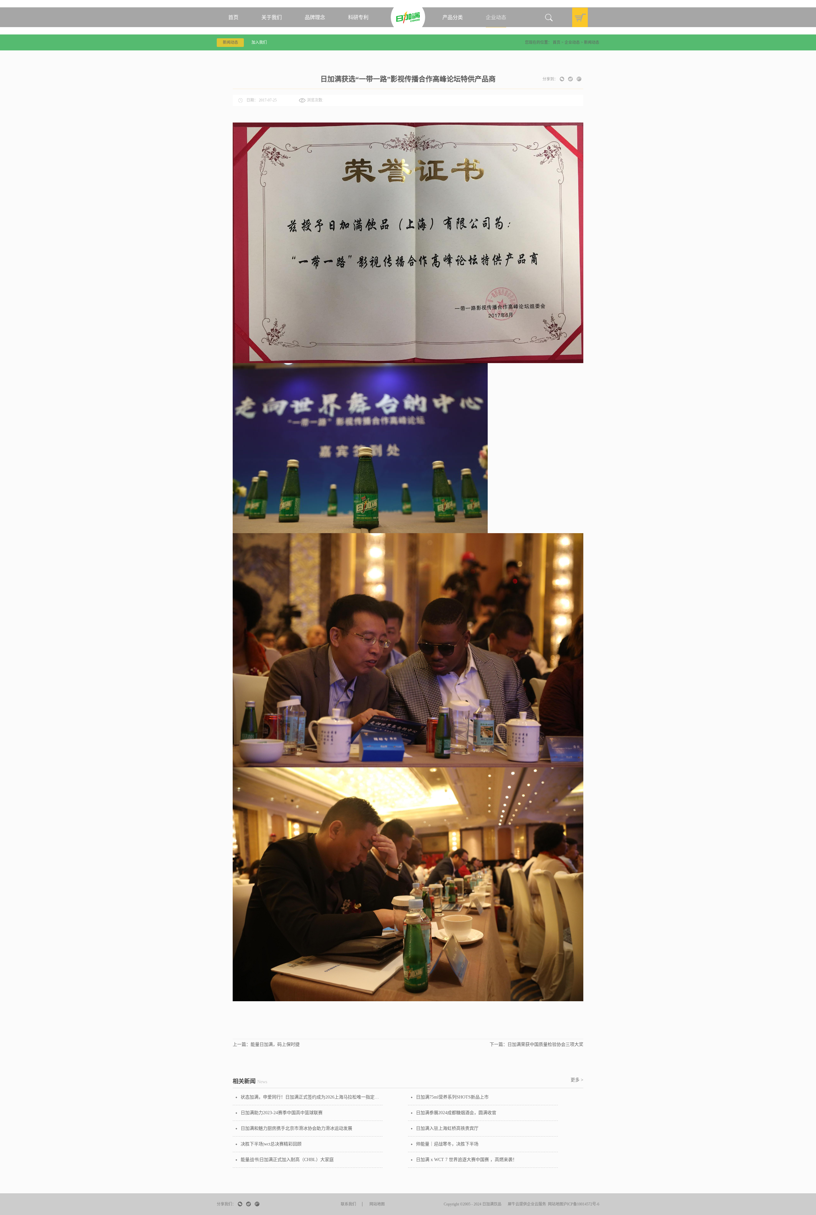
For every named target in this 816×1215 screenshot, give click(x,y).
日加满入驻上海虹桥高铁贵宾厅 (447, 1128)
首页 (233, 17)
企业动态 (572, 42)
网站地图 (554, 1204)
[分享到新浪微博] (570, 79)
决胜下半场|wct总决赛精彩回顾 (271, 1144)
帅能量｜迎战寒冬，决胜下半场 (447, 1144)
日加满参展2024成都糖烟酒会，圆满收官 (456, 1112)
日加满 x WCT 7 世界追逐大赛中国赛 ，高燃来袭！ (466, 1159)
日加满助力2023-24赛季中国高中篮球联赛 (282, 1112)
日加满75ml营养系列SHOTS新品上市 (452, 1097)
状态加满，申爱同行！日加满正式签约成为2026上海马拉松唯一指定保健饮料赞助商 (311, 1097)
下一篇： (536, 1044)
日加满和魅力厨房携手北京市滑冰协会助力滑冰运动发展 (296, 1128)
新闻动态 (591, 42)
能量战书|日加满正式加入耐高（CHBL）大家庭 (287, 1159)
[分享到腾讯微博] (579, 79)
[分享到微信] (562, 79)
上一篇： (266, 1044)
